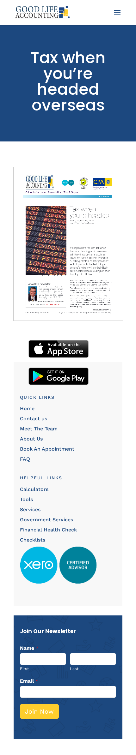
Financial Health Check (48, 530)
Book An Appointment (47, 449)
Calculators (34, 489)
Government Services (46, 520)
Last (74, 668)
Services (30, 509)
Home (27, 408)
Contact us (33, 419)
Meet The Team (39, 429)
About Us (31, 439)
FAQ (25, 459)
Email (29, 681)
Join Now (39, 711)
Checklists (32, 540)
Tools (26, 499)
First (24, 668)
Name (29, 648)
